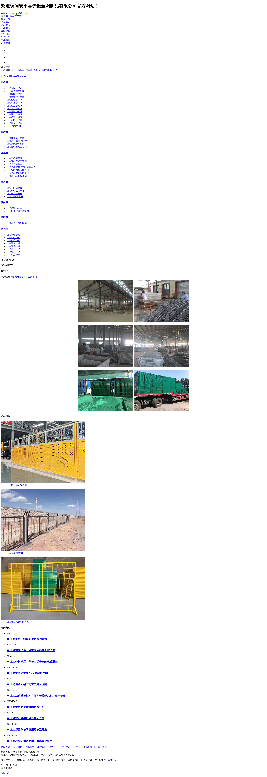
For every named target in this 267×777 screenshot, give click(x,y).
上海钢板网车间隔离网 (18, 170)
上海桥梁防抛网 (14, 208)
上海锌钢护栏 (13, 234)
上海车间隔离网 (14, 158)
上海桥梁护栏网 (14, 117)
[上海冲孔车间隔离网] (43, 482)
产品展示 (5, 25)
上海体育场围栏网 (15, 138)
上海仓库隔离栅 (14, 193)
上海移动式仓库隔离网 (18, 173)
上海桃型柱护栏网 (15, 97)
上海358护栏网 (14, 126)
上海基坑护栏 (13, 243)
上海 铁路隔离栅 (15, 196)
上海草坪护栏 (13, 246)
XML (12, 13)
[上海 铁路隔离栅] (43, 551)
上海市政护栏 (13, 237)
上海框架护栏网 (14, 88)
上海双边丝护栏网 (15, 91)
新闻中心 (5, 31)
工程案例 (5, 28)
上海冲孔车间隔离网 (17, 176)
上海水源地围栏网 (15, 144)
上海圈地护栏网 (14, 114)
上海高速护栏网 (14, 108)
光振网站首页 (19, 276)
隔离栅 (29, 70)
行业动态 (5, 34)
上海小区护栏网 (14, 120)
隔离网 (21, 70)
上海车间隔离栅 (14, 188)
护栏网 (4, 70)
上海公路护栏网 (14, 105)
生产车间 (5, 37)
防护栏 (53, 70)
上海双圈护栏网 (14, 94)
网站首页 (5, 19)
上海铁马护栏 (13, 252)
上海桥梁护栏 (13, 240)
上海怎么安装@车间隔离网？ (21, 167)
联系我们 (22, 13)
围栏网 (12, 70)
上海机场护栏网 (14, 103)
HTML (4, 13)
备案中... (112, 760)
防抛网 (37, 70)
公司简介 (5, 22)
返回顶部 (5, 773)
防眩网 (45, 70)
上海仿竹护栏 (13, 249)
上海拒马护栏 (13, 255)
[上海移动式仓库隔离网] (43, 619)
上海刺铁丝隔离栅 (15, 190)
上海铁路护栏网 (14, 111)
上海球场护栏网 (14, 123)
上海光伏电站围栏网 (17, 147)
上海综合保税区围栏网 (18, 141)
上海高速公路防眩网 (17, 223)
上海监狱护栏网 (14, 100)
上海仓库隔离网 (14, 164)
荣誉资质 (5, 42)
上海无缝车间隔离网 (17, 161)
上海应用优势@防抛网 (18, 211)
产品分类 (13, 76)
